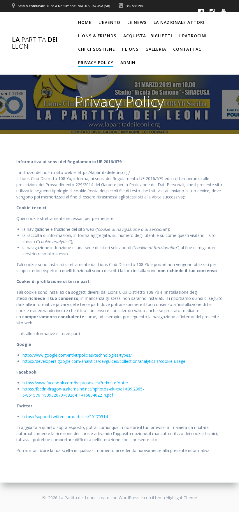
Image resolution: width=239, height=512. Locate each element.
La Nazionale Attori (179, 22)
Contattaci (188, 49)
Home (85, 22)
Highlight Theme (181, 497)
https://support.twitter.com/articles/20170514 (65, 416)
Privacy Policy (95, 62)
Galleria (155, 49)
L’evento (109, 22)
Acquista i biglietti (147, 35)
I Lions (130, 49)
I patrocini (193, 35)
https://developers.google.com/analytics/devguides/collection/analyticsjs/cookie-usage (103, 361)
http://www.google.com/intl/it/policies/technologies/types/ (77, 355)
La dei (35, 43)
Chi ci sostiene (96, 49)
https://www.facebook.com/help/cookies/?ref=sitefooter (75, 383)
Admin (128, 62)
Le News (137, 22)
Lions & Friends (97, 35)
